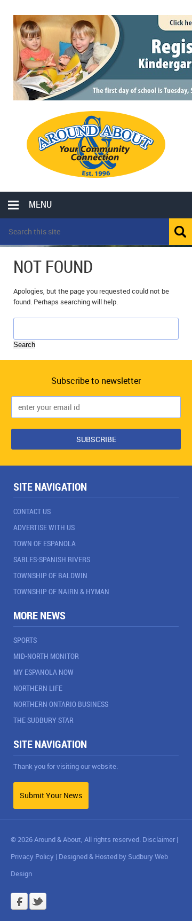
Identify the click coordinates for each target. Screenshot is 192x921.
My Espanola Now (43, 672)
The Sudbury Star (43, 720)
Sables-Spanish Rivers (51, 559)
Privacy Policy (32, 856)
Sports (25, 640)
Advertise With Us (44, 527)
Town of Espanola (44, 543)
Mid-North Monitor (46, 656)
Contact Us (32, 511)
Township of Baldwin (50, 575)
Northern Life (37, 688)
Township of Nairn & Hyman (61, 591)
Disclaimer (158, 839)
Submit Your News (51, 795)
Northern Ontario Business (60, 704)
